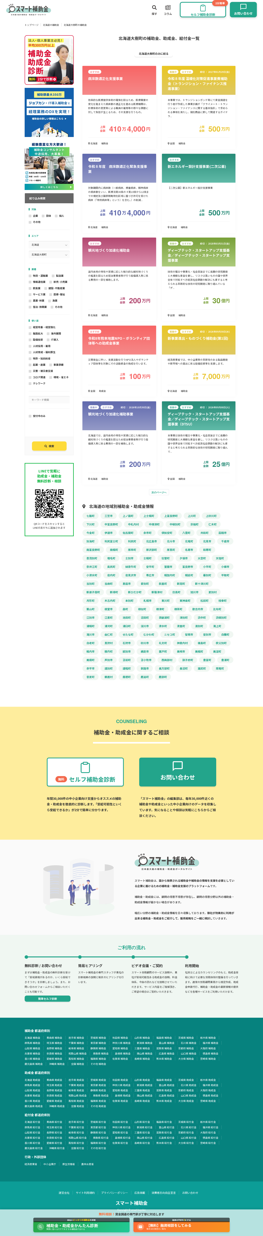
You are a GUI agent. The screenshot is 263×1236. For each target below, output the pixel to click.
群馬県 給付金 (32, 1127)
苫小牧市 (146, 660)
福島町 (202, 643)
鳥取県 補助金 (101, 1053)
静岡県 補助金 (98, 1048)
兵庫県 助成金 (32, 1095)
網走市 (145, 651)
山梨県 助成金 (32, 1090)
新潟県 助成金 (144, 1085)
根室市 (109, 609)
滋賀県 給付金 (164, 1132)
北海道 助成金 (32, 1080)
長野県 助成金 (54, 1090)
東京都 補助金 (98, 1043)
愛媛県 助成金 (54, 1101)
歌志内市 (197, 609)
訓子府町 (187, 660)
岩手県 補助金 (76, 1037)
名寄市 (189, 550)
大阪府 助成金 (208, 1090)
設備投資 (38, 339)
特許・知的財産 (41, 358)
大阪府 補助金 (208, 1048)
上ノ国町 (128, 516)
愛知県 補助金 (120, 1048)
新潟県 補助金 (144, 1043)
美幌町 (199, 651)
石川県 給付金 (188, 1127)
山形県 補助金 (142, 1037)
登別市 (207, 634)
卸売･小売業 (60, 282)
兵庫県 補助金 (32, 1053)
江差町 (109, 617)
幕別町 (207, 575)
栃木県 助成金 (208, 1080)
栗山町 (90, 609)
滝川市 (90, 634)
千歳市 (225, 541)
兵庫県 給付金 (32, 1137)
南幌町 (114, 550)
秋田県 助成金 (120, 1080)
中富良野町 (111, 524)
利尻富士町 (111, 541)
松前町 (204, 600)
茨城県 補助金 (186, 1037)
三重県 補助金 (142, 1048)
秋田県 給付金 (120, 1122)
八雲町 (186, 533)
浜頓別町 (221, 617)
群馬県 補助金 (32, 1043)
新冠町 (181, 584)
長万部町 (164, 668)
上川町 (192, 516)
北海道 (93, 143)
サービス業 (39, 294)
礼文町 (163, 643)
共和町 (204, 533)
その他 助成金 (98, 1106)
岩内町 (111, 575)
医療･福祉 (59, 294)
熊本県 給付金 (164, 1143)
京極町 (194, 524)
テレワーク (39, 383)
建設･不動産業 (57, 288)
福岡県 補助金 (98, 1058)
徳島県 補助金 (210, 1053)
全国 (172, 143)
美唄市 (181, 651)
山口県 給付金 (188, 1137)
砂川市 (145, 643)
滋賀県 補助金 (164, 1048)
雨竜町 (220, 668)
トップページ (32, 24)
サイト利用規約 (85, 1193)
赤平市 (90, 668)
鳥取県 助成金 (101, 1095)
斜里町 (163, 584)
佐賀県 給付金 (120, 1143)
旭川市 (194, 592)
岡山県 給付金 (144, 1137)
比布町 (217, 609)
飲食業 (36, 288)
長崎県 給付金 (142, 1143)
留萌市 (189, 634)
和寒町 (207, 550)
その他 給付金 (98, 1148)
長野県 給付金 (54, 1132)
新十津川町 (202, 584)
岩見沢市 (130, 575)
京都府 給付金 (186, 1132)
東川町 (166, 600)
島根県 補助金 (123, 1053)
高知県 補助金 (76, 1058)
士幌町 (147, 558)
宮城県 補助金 (98, 1037)
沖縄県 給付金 (57, 1148)
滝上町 (217, 626)
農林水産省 (87, 1164)
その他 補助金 (98, 1064)
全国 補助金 (77, 1064)
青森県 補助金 (54, 1037)
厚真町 (171, 550)
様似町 (142, 609)
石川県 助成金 (188, 1085)
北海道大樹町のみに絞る (153, 53)
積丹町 (109, 651)
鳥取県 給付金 (101, 1137)
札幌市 (147, 600)
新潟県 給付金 (144, 1127)
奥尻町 (111, 567)
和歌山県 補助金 (78, 1053)
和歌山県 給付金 (78, 1137)
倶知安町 (167, 533)
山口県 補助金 (188, 1053)
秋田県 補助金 (120, 1037)
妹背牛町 (130, 567)
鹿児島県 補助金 (34, 1064)
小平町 (207, 567)
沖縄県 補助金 (57, 1064)
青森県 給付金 (54, 1122)
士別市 (129, 558)
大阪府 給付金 (208, 1132)
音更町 (90, 677)
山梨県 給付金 (32, 1132)
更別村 (213, 592)
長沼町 (184, 668)
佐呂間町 (128, 533)
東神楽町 (185, 600)
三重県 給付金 (142, 1132)
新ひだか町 (135, 592)
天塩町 (220, 558)
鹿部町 (163, 677)
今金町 (90, 533)
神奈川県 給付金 (121, 1127)
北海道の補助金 (51, 24)
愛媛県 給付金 (54, 1143)
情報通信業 (39, 282)
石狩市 (127, 643)
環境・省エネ (61, 377)
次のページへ (159, 492)
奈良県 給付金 (54, 1137)
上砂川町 (211, 516)
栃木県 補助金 (208, 1037)
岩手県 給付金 (76, 1122)
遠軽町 (127, 668)
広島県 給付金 (166, 1137)
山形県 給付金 (142, 1122)
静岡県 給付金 (98, 1132)
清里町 (181, 626)
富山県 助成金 (166, 1085)
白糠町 (225, 634)
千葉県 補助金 (76, 1043)
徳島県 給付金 (210, 1137)
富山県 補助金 (166, 1043)
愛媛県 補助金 (54, 1058)
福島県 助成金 (164, 1080)
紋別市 (127, 651)
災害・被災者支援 (43, 371)
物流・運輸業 (40, 275)
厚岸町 (132, 550)
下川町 (90, 524)
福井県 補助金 (210, 1043)
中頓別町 (175, 524)
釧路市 (145, 668)
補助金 (104, 143)
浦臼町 (127, 626)
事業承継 (59, 364)
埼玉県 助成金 (54, 1085)
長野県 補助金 (54, 1048)
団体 (48, 216)
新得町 (114, 592)
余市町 (147, 533)
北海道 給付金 (32, 1122)
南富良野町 (93, 550)
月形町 (90, 600)
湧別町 (199, 626)
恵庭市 (127, 584)
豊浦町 (225, 660)
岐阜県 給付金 (76, 1132)
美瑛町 (90, 660)
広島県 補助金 (166, 1053)
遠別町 (109, 668)
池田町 (127, 617)
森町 (125, 609)
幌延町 (189, 575)
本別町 (129, 600)
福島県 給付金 (164, 1122)
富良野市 (187, 567)
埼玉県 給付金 (54, 1127)
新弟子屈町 (93, 592)
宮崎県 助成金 (208, 1101)
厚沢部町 (151, 550)
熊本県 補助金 (164, 1058)
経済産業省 (31, 1164)
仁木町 (213, 524)
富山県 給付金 (166, 1127)
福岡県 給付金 (98, 1143)
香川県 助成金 (32, 1101)
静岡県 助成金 (98, 1090)
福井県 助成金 (210, 1085)
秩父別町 (221, 643)
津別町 (184, 617)
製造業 (60, 275)
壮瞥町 (166, 558)
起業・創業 (39, 364)
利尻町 (132, 541)
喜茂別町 (91, 558)
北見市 (207, 541)
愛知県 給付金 (120, 1132)
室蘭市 (168, 567)
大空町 (202, 558)
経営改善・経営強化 (44, 327)
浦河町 (109, 626)
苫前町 (127, 660)
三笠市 (109, 516)
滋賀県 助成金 (164, 1090)
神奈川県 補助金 (121, 1043)
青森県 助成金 (54, 1080)
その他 (36, 222)
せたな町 (128, 634)
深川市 (145, 626)
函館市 (223, 533)
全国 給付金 (77, 1148)
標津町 (160, 609)
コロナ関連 (39, 377)
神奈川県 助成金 (121, 1085)
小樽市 (225, 567)
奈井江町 (91, 567)
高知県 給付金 (76, 1143)
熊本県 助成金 (164, 1101)
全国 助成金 (77, 1106)
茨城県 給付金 (186, 1122)
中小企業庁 (50, 1164)
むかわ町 (148, 634)
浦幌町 (90, 626)
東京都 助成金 (98, 1085)
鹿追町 (145, 677)
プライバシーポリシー (114, 1193)
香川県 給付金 (32, 1143)
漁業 (54, 300)
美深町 (217, 651)
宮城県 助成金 (98, 1080)
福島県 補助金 (164, 1037)
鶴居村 (109, 677)
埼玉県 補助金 (54, 1043)
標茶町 (178, 609)
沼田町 (145, 617)
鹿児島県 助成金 (34, 1106)
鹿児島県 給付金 (34, 1148)
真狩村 (109, 643)
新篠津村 (157, 592)
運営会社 (64, 1193)
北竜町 (189, 541)
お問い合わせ (190, 1193)
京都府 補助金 (186, 1048)
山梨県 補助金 (32, 1048)
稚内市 (90, 651)
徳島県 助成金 (210, 1095)
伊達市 (109, 533)
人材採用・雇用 (41, 346)
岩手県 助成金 (76, 1080)
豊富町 (207, 660)
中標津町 (154, 524)
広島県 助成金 (166, 1095)
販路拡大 (38, 333)
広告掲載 (139, 1193)
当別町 (90, 584)
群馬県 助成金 (32, 1085)
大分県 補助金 (186, 1058)
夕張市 (184, 558)
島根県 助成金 (123, 1095)
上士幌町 (148, 516)
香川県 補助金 (32, 1058)
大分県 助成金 (186, 1101)
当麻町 (109, 584)
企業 (35, 216)
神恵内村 (182, 643)
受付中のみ (39, 416)
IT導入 (55, 339)
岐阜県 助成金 (76, 1090)
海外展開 (56, 333)
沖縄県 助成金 (57, 1106)
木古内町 (110, 600)
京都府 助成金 (186, 1090)
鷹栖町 (127, 677)
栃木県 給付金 (208, 1122)
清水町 (163, 626)
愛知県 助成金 (120, 1090)
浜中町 (202, 617)
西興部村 (167, 660)
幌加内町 (169, 575)
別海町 (90, 541)
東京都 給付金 (98, 1127)
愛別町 (145, 584)
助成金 (102, 390)
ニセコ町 (169, 634)
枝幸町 (223, 600)
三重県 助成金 (142, 1090)
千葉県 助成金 (76, 1085)
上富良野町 (171, 516)
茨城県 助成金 (186, 1080)
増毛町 (111, 558)
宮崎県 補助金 (208, 1058)
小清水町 (91, 575)
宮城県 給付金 (98, 1122)
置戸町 (163, 651)
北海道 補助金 (32, 1037)
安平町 (150, 567)
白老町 (90, 643)
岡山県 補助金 (144, 1053)
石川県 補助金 (188, 1043)
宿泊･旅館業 (40, 307)
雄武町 (202, 668)
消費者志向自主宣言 (164, 1193)
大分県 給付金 (186, 1143)
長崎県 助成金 (142, 1101)
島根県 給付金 (123, 1137)
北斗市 (171, 541)
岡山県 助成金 (144, 1095)
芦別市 (109, 660)
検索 (51, 446)
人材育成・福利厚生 (44, 352)
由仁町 (109, 634)
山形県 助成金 (142, 1080)
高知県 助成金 (76, 1101)
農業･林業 (38, 300)
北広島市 (151, 541)
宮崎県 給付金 (208, 1143)
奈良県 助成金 (54, 1095)
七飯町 (90, 516)
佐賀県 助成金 (120, 1101)
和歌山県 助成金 (78, 1095)
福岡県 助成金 (98, 1101)
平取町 (225, 575)
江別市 (90, 617)
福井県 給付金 (210, 1127)
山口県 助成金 (188, 1095)
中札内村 (133, 524)
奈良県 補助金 (54, 1053)
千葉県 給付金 (76, 1127)
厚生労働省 (68, 1164)
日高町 (176, 592)
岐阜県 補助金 (76, 1048)
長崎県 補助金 (142, 1058)
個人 (61, 216)
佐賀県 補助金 (120, 1058)
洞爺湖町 (164, 617)
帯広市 (150, 575)
